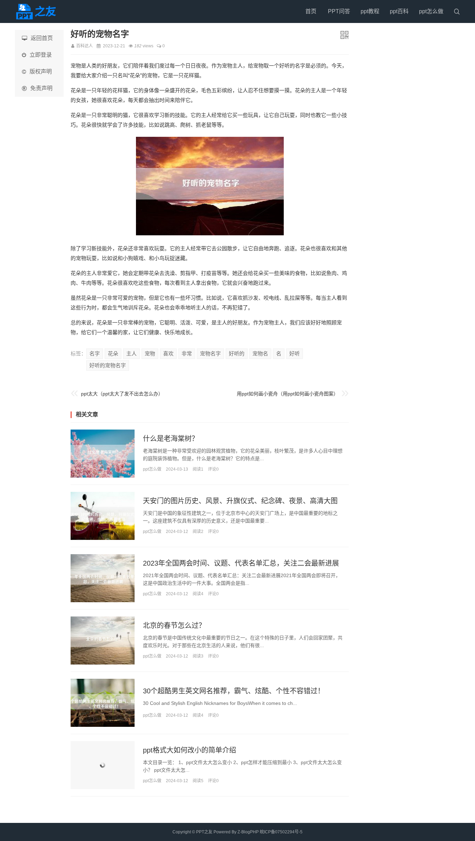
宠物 (150, 353)
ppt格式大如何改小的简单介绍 (189, 750)
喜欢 (168, 353)
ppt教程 (370, 11)
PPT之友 (204, 832)
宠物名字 (210, 353)
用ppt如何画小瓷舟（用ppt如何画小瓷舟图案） (287, 393)
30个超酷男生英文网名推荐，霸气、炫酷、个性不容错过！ (233, 691)
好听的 (236, 353)
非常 (187, 353)
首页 (310, 11)
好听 (294, 353)
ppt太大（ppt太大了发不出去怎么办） (122, 393)
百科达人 (84, 46)
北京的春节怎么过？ (174, 625)
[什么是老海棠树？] (103, 454)
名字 (94, 353)
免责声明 (41, 88)
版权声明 (41, 71)
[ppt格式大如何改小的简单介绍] (103, 765)
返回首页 (42, 38)
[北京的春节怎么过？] (103, 640)
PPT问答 (339, 11)
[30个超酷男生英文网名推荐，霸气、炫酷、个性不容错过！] (103, 703)
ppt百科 (399, 11)
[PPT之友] (37, 11)
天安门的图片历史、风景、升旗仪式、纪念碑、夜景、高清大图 (240, 501)
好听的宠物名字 (107, 365)
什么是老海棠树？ (171, 438)
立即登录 (41, 55)
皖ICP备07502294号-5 (281, 832)
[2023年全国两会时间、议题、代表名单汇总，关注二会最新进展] (103, 578)
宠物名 (260, 353)
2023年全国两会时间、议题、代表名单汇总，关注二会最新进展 (241, 563)
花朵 (113, 353)
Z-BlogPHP (248, 832)
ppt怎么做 (431, 11)
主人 (131, 353)
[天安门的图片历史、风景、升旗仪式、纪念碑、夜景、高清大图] (103, 516)
